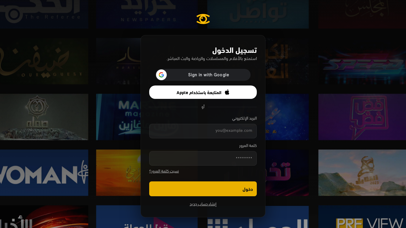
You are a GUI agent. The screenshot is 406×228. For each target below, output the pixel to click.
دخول (248, 188)
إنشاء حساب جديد (203, 204)
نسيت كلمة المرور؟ (164, 171)
